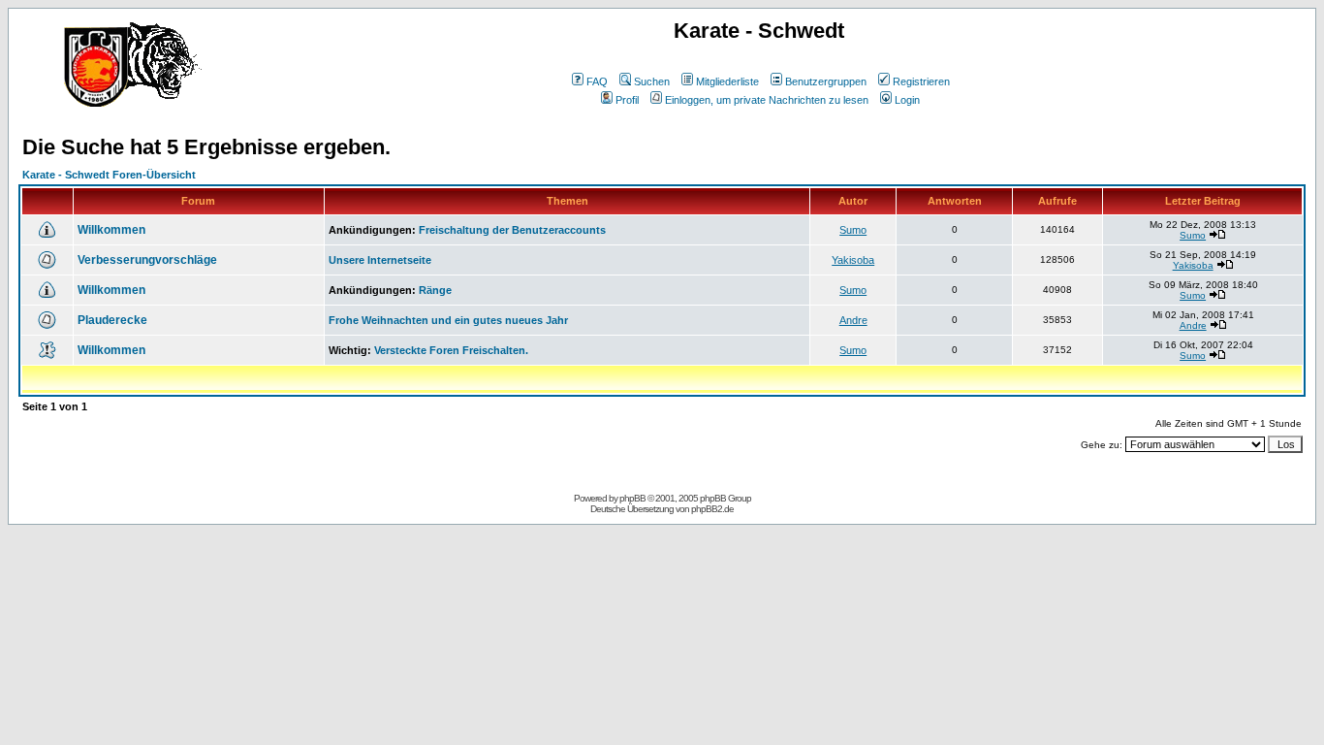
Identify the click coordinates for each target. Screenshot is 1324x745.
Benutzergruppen (826, 81)
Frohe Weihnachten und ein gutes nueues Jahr (448, 320)
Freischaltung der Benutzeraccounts (512, 230)
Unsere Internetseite (380, 260)
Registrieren (921, 81)
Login (907, 100)
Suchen (652, 81)
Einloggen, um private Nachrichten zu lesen (766, 100)
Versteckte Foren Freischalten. (451, 350)
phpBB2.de (712, 508)
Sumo (853, 230)
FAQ (597, 81)
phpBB (632, 498)
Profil (627, 100)
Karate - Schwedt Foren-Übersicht (109, 174)
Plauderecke (112, 320)
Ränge (435, 290)
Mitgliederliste (727, 81)
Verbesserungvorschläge (147, 260)
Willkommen (111, 230)
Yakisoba (853, 260)
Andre (853, 320)
